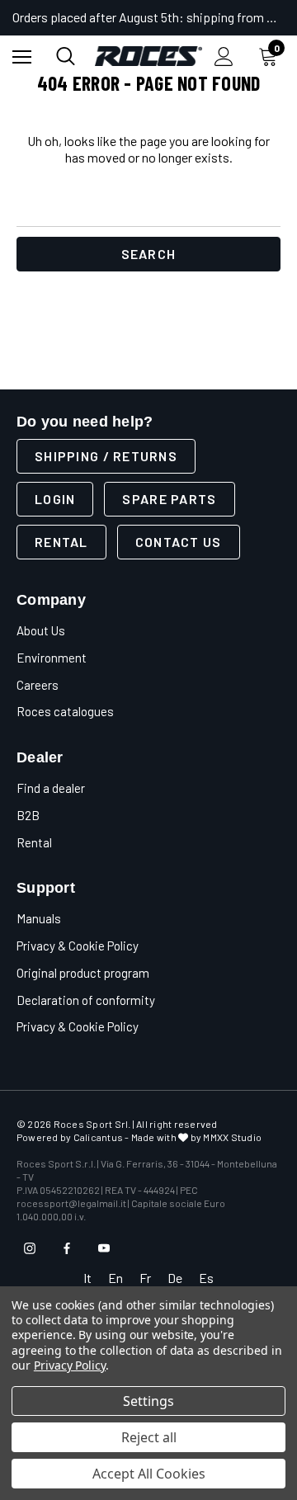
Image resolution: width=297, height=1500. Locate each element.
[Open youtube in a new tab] (104, 1248)
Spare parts (169, 499)
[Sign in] (223, 56)
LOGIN (55, 499)
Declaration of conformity (85, 1000)
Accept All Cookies (148, 1474)
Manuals (38, 918)
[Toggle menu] (21, 56)
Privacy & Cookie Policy (77, 945)
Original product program (82, 972)
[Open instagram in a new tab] (29, 1248)
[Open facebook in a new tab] (67, 1248)
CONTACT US (178, 542)
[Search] (65, 56)
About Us (40, 630)
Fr (145, 1277)
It (87, 1277)
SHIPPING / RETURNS (106, 456)
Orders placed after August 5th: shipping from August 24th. (148, 17)
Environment (51, 657)
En (115, 1277)
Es (206, 1277)
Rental (61, 542)
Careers (37, 684)
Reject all (149, 1437)
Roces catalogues (65, 711)
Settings (148, 1401)
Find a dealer (50, 788)
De (174, 1277)
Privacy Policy (70, 1365)
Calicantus (98, 1137)
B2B (28, 815)
